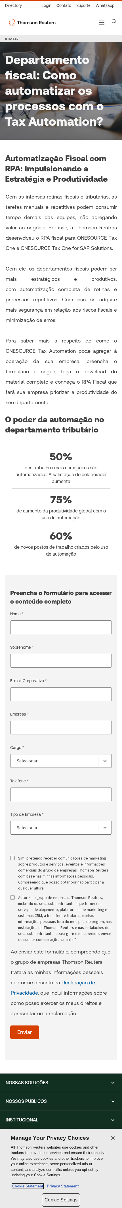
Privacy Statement (62, 1186)
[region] (61, 1168)
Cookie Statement (27, 1186)
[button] (61, 1083)
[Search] (114, 21)
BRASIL (12, 39)
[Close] (113, 1138)
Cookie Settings (61, 1199)
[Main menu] (101, 22)
